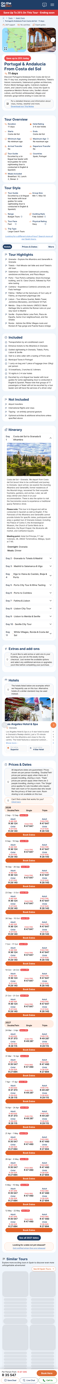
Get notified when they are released (29, 1248)
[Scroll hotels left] (5, 725)
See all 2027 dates (29, 1237)
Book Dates (29, 834)
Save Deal (11, 1380)
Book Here (46, 1373)
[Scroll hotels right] (53, 725)
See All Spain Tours (42, 1269)
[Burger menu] (52, 5)
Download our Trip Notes (22, 106)
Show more (11, 743)
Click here (16, 802)
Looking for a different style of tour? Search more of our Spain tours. (29, 237)
